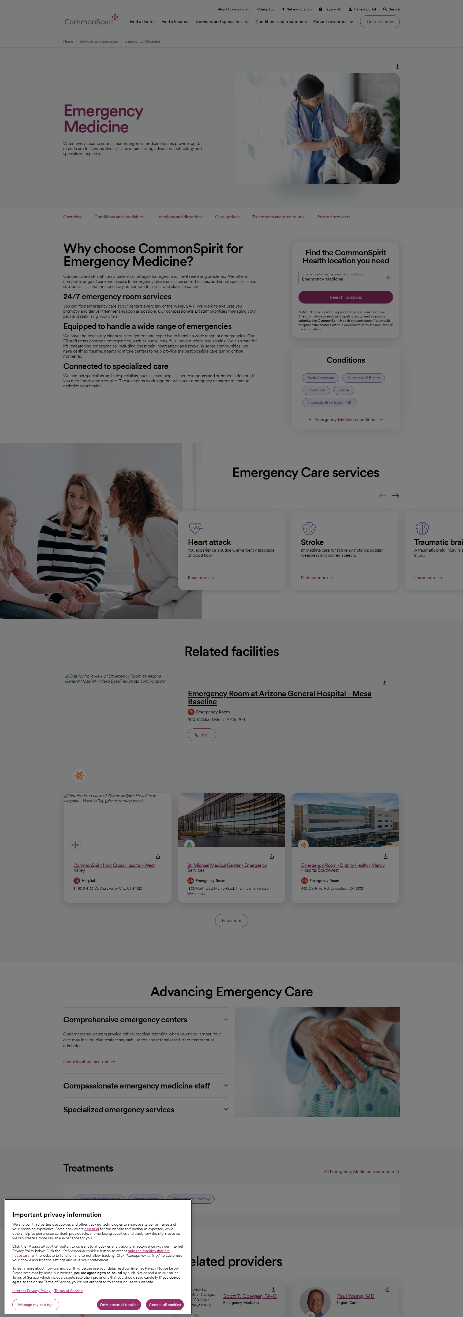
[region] (98, 1256)
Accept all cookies (165, 1305)
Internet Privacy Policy (31, 1291)
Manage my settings (35, 1305)
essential (91, 1229)
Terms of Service (68, 1291)
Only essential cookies (119, 1305)
